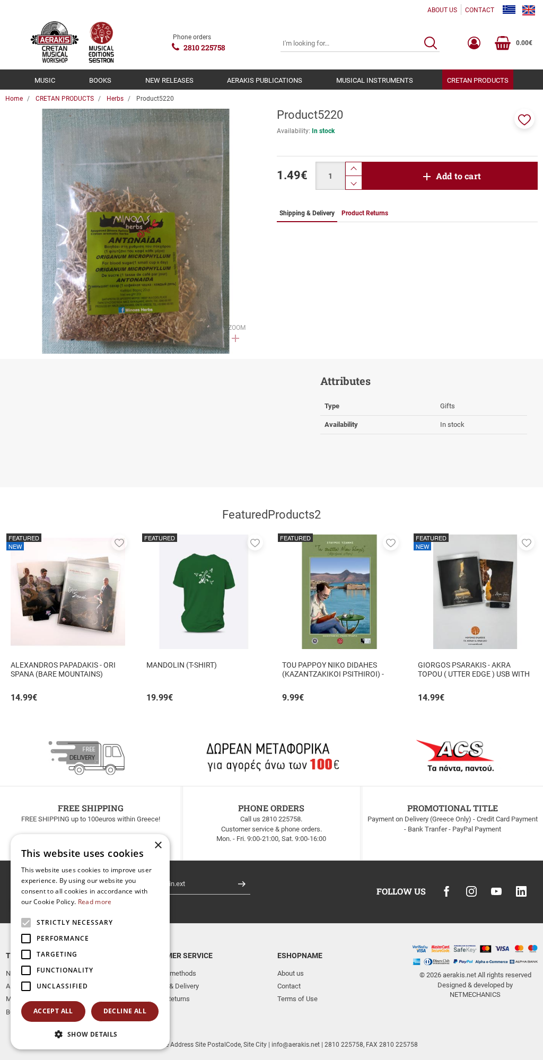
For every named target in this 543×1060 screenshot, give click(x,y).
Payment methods (169, 973)
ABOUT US (442, 10)
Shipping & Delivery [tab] (307, 213)
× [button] (158, 845)
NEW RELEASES (169, 80)
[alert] (90, 941)
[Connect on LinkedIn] (521, 891)
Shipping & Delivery (170, 986)
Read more (95, 901)
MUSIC (44, 80)
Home (14, 98)
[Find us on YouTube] (496, 891)
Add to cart (458, 175)
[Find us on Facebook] (446, 891)
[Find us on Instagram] (471, 891)
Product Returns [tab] (364, 213)
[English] (528, 10)
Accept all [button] (53, 1010)
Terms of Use (297, 999)
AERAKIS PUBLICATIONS (264, 80)
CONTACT (479, 10)
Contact (289, 986)
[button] (524, 119)
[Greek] (509, 10)
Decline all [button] (124, 1010)
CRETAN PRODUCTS (478, 80)
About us (290, 973)
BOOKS (100, 80)
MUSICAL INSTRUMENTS (374, 80)
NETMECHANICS (475, 994)
